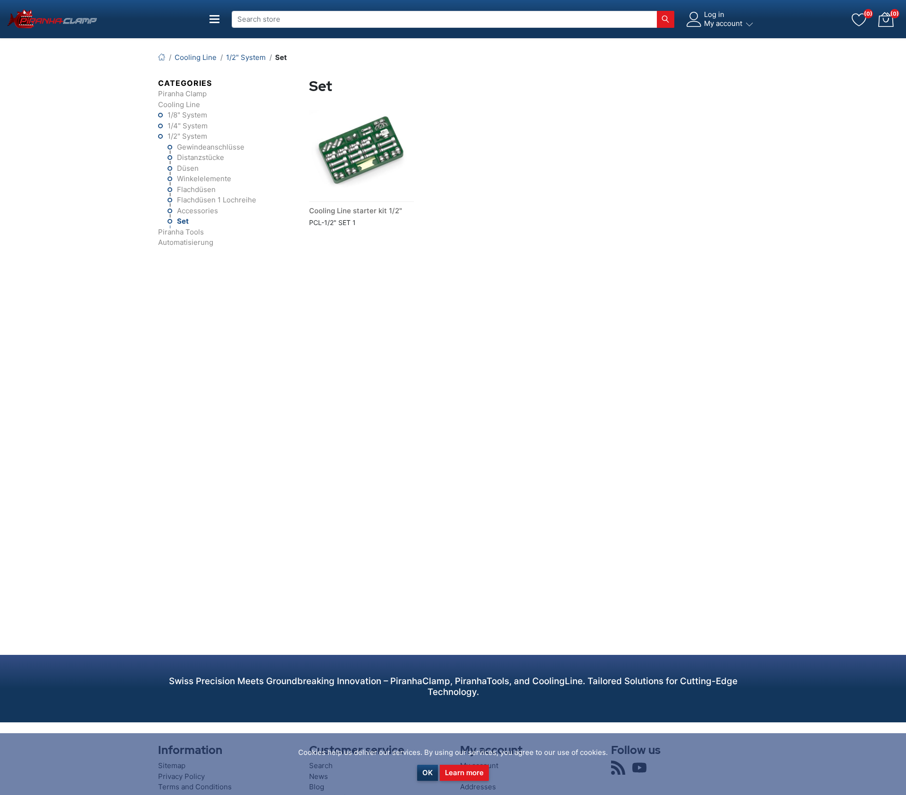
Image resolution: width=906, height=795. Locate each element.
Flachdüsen (196, 189)
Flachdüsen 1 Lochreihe (216, 199)
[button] (886, 19)
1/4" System (188, 125)
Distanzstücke (200, 157)
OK (427, 772)
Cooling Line (179, 104)
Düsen (188, 168)
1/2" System (187, 136)
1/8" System (187, 114)
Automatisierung (185, 242)
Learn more (464, 772)
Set (183, 221)
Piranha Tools (181, 231)
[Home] (161, 57)
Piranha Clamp (182, 93)
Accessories (197, 210)
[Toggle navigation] (215, 19)
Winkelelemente (204, 178)
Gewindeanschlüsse (210, 146)
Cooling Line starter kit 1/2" (355, 210)
